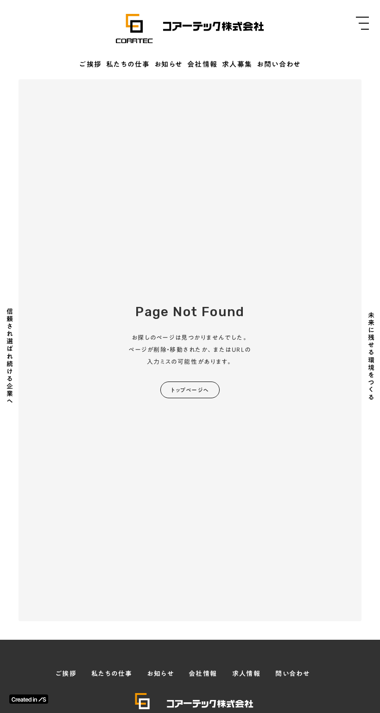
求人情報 (246, 674)
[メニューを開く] (362, 23)
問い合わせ (292, 674)
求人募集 (237, 64)
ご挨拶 (90, 64)
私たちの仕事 (128, 64)
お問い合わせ (279, 64)
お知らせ (168, 64)
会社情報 (202, 64)
